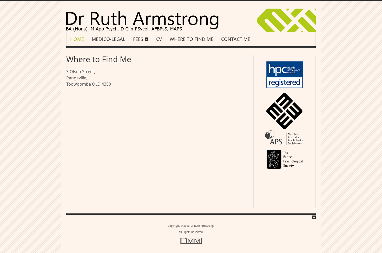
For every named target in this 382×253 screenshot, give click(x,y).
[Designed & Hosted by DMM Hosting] (191, 243)
